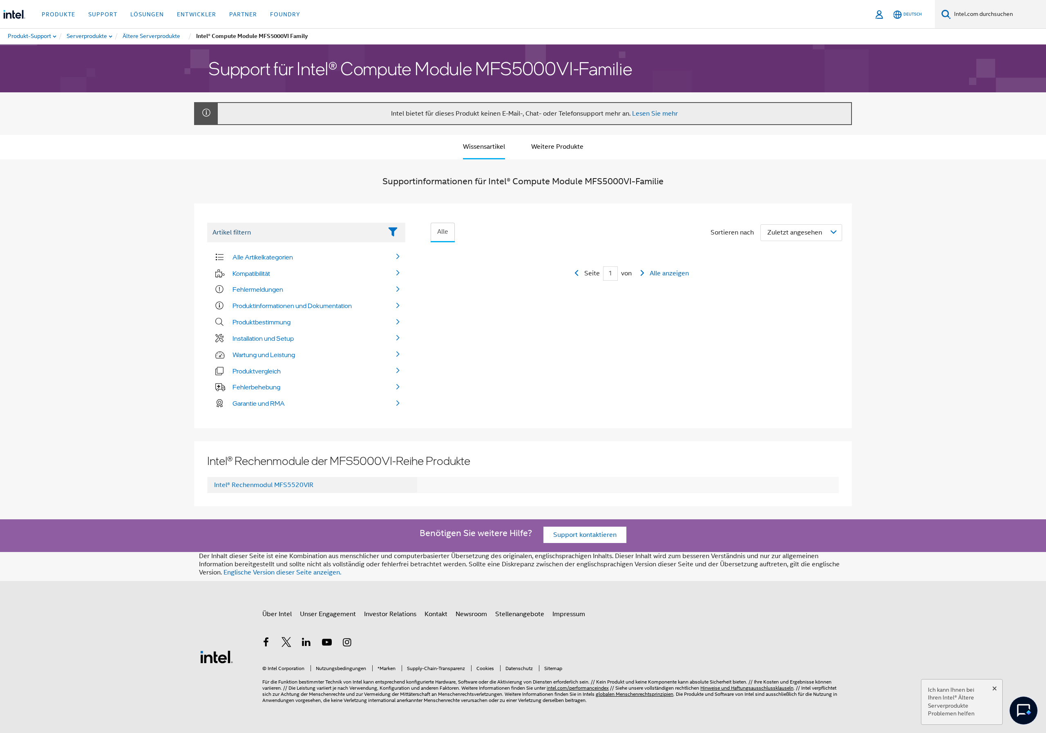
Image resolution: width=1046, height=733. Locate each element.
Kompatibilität (251, 273)
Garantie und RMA (258, 403)
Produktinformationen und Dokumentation (292, 306)
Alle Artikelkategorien (262, 257)
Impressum (568, 614)
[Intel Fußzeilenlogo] (216, 657)
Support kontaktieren (585, 535)
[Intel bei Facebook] (266, 643)
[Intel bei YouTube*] (327, 643)
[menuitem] (87, 36)
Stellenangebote (519, 614)
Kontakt (436, 614)
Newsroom (471, 614)
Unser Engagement (328, 614)
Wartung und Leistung (263, 355)
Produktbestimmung (261, 322)
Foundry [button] (285, 14)
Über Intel (277, 614)
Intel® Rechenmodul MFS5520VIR (263, 485)
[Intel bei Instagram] (347, 643)
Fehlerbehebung (256, 387)
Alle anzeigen (669, 273)
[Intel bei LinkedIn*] (306, 643)
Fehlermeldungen (257, 289)
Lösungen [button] (147, 14)
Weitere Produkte (557, 147)
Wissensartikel (484, 147)
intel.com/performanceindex (578, 688)
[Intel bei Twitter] (286, 643)
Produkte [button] (58, 14)
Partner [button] (243, 14)
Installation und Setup (263, 338)
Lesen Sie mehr (655, 114)
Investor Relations (390, 614)
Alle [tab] (442, 232)
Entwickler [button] (196, 14)
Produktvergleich (256, 371)
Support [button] (102, 14)
